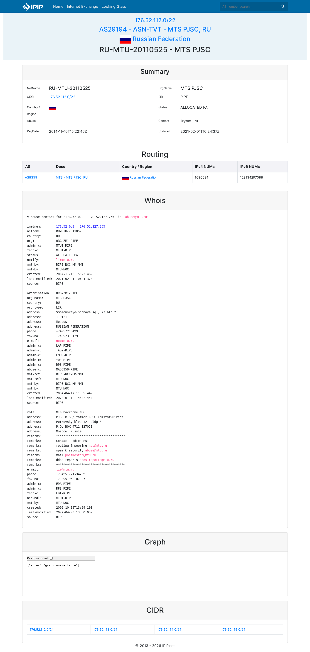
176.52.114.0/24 (169, 629)
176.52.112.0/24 (42, 629)
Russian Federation (160, 39)
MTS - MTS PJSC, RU (72, 177)
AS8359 (31, 177)
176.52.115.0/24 (233, 629)
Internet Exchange (82, 6)
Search (282, 6)
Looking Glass (114, 6)
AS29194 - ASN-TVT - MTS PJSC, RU (155, 29)
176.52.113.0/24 (105, 629)
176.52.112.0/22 (155, 20)
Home (58, 6)
